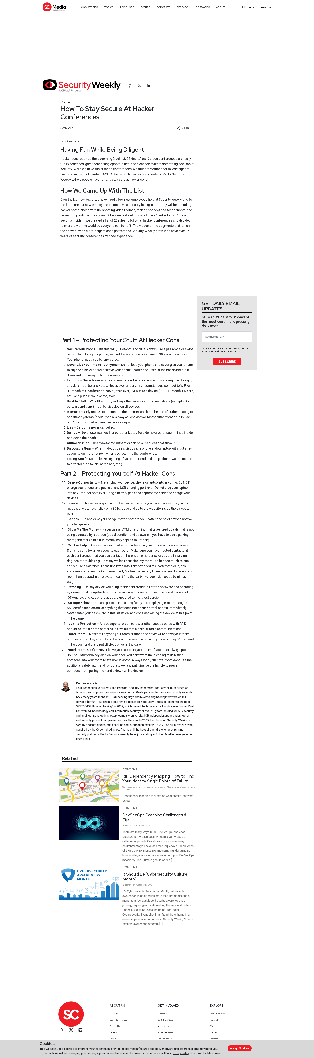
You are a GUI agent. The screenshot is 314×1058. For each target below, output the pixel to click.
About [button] (220, 7)
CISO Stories (89, 7)
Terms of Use (217, 351)
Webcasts (214, 1032)
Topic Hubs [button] (127, 7)
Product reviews (217, 1013)
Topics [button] (108, 7)
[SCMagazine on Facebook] (62, 1030)
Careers (113, 1032)
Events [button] (145, 7)
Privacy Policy (234, 351)
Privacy (113, 1038)
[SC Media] (54, 6)
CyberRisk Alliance (118, 1020)
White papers (216, 1026)
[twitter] (139, 85)
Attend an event (165, 1026)
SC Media (114, 1013)
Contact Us (115, 1026)
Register (266, 7)
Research (214, 1020)
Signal (71, 550)
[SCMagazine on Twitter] (71, 1030)
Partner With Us (165, 1038)
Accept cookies (239, 1048)
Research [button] (183, 7)
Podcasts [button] (163, 7)
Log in (252, 7)
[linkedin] (148, 85)
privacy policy (180, 1053)
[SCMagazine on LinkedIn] (80, 1030)
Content (66, 102)
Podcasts (214, 1038)
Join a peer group (166, 1032)
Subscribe (227, 362)
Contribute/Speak (166, 1020)
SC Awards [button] (203, 7)
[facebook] (130, 85)
